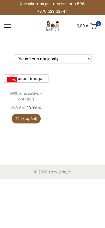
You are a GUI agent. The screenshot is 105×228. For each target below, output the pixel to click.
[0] (93, 26)
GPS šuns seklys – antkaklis (26, 96)
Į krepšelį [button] (29, 118)
